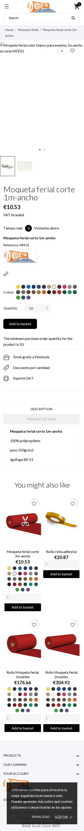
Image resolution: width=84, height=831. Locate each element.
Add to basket (20, 324)
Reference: (11, 245)
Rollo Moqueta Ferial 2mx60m (61, 674)
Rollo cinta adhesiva (61, 551)
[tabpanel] (42, 48)
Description (41, 409)
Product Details (41, 419)
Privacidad (41, 817)
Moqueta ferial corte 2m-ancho (23, 553)
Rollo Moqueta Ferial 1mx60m (22, 674)
